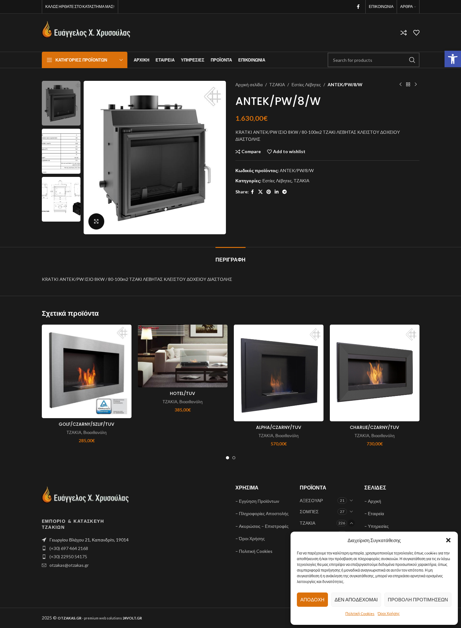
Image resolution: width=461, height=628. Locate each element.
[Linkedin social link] (276, 192)
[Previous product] (400, 84)
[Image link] (85, 497)
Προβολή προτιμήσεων (418, 599)
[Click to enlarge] (96, 221)
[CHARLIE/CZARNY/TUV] (374, 373)
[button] (453, 59)
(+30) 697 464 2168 (68, 548)
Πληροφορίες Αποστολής (264, 513)
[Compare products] (403, 32)
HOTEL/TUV (182, 393)
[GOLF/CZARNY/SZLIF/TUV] (86, 371)
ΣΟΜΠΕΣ (309, 511)
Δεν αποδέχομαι (356, 599)
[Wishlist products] (416, 32)
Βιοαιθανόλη (94, 432)
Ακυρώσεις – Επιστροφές (264, 526)
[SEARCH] (412, 60)
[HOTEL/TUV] (182, 356)
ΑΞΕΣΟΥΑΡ (311, 500)
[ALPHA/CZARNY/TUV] (278, 373)
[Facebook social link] (358, 7)
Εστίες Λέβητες (306, 84)
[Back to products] (408, 84)
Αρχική (374, 501)
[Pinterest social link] (269, 192)
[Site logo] (86, 32)
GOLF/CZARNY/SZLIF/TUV (86, 424)
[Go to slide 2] (233, 457)
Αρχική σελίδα (249, 84)
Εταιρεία (376, 513)
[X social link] (260, 192)
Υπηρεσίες (378, 526)
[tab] (230, 256)
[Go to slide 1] (227, 457)
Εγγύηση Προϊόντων (259, 501)
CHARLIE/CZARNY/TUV (374, 427)
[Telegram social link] (284, 192)
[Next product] (415, 84)
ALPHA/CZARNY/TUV (278, 427)
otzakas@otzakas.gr (69, 565)
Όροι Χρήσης (389, 613)
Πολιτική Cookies (360, 613)
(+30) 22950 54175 (68, 556)
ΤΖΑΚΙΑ (277, 84)
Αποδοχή (312, 599)
